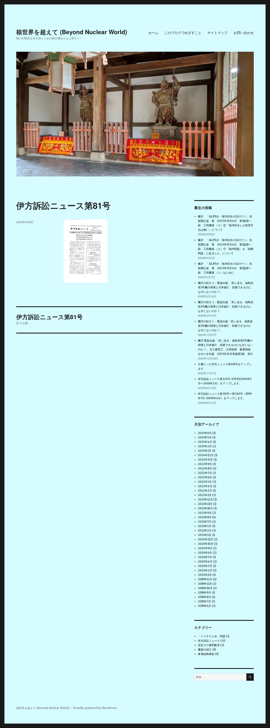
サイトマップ (217, 32)
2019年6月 (204, 606)
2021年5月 (204, 526)
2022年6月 (205, 477)
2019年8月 (204, 597)
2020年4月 (205, 561)
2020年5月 (205, 557)
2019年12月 (205, 579)
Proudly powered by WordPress (95, 708)
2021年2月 (205, 530)
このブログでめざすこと (182, 32)
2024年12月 (205, 455)
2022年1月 (205, 495)
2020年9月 (205, 548)
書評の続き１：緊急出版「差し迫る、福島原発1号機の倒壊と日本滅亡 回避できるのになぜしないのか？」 (225, 326)
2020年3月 (205, 566)
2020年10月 (205, 544)
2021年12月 (205, 499)
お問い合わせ (244, 32)
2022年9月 (205, 464)
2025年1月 (204, 451)
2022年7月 (205, 473)
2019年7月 (204, 601)
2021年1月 (204, 535)
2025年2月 (205, 446)
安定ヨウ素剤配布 (209, 645)
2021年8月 (205, 517)
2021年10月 (205, 508)
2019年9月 (204, 592)
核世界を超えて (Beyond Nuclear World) (71, 31)
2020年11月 (205, 539)
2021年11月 (205, 504)
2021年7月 (204, 521)
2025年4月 (205, 442)
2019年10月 (205, 588)
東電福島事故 (206, 654)
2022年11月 (205, 459)
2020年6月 (205, 552)
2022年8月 (205, 468)
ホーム (153, 32)
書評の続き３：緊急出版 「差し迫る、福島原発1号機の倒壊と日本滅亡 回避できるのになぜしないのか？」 (225, 287)
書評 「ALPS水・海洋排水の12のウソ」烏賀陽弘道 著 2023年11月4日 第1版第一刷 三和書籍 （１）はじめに (225, 268)
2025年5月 (205, 437)
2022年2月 (205, 490)
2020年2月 (205, 570)
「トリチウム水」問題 (211, 636)
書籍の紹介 (205, 649)
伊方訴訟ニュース (209, 641)
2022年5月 (205, 482)
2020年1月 (205, 575)
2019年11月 (205, 584)
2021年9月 (205, 513)
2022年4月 (205, 486)
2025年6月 (205, 433)
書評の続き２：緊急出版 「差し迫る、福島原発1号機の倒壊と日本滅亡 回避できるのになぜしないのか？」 (225, 306)
